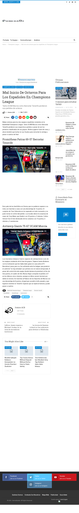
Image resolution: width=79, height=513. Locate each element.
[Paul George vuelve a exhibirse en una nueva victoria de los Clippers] (59, 139)
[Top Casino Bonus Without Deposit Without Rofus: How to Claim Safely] (26, 351)
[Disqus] (26, 435)
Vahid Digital (63, 499)
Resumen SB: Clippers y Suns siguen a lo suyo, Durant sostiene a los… (65, 126)
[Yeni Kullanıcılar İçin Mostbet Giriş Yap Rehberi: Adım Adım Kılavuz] (41, 351)
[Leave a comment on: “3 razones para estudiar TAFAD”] (76, 107)
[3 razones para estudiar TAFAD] (66, 93)
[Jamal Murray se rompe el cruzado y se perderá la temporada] (59, 152)
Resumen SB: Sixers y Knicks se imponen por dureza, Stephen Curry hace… (66, 179)
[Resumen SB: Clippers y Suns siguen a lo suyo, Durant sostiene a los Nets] (59, 125)
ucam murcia (24, 293)
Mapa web (45, 495)
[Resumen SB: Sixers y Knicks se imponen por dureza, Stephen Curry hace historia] (59, 178)
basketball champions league (14, 290)
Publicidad (54, 495)
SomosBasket (6, 293)
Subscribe (63, 234)
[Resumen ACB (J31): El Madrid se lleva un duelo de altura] (59, 166)
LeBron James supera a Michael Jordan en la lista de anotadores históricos (14, 328)
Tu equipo (14, 40)
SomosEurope (25, 40)
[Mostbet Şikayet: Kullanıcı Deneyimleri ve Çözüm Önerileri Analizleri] (11, 351)
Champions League (9, 87)
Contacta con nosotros (32, 495)
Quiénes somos (17, 495)
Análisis (37, 40)
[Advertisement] (59, 20)
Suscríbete (63, 495)
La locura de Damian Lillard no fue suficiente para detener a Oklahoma (38, 327)
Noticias (19, 87)
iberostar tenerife (38, 290)
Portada (6, 40)
